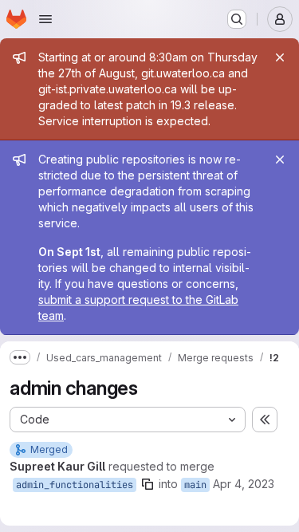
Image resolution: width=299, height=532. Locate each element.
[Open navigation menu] (45, 19)
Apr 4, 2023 (243, 484)
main (195, 485)
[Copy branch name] (147, 484)
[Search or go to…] (236, 19)
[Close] (279, 57)
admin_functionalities (74, 485)
